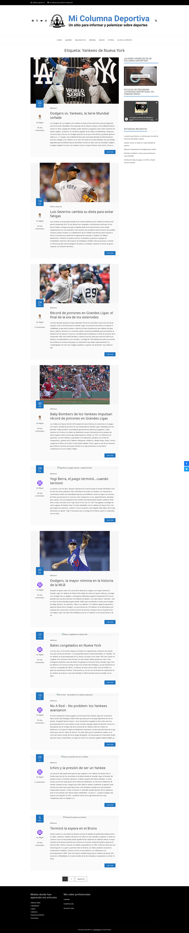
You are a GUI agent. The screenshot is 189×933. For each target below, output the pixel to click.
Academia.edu (69, 904)
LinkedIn (67, 899)
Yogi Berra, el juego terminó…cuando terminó (79, 481)
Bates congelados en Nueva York (75, 645)
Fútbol (111, 40)
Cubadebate (35, 906)
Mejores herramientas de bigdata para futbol (140, 149)
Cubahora (34, 912)
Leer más (110, 152)
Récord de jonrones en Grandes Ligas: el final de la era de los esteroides (81, 315)
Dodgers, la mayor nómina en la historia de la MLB (81, 582)
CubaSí (33, 909)
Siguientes (81, 879)
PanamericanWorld (37, 915)
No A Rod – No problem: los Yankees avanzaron (78, 708)
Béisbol (92, 40)
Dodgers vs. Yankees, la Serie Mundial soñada (79, 115)
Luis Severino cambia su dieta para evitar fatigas (81, 213)
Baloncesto (80, 40)
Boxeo (102, 40)
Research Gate (69, 908)
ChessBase (34, 918)
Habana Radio (35, 903)
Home (59, 40)
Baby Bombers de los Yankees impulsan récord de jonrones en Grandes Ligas (81, 416)
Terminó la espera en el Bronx (73, 828)
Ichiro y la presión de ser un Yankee (78, 768)
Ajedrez (68, 40)
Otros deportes (57, 207)
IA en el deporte (125, 40)
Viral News (96, 930)
